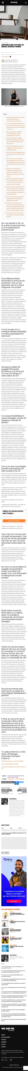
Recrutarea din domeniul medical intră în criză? (15, 930)
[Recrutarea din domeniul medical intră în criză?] (5, 931)
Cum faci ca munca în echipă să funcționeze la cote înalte (7, 791)
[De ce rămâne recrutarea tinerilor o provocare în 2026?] (5, 915)
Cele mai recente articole (10, 909)
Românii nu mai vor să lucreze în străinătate (17, 922)
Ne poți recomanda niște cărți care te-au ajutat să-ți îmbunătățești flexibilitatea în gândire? (15, 198)
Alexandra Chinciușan (5, 793)
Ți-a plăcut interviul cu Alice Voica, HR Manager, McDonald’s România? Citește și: (15, 214)
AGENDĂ (3, 1042)
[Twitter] (21, 782)
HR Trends (12, 912)
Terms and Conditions (14, 1065)
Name (2, 828)
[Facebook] (16, 782)
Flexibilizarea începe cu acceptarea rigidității (12, 761)
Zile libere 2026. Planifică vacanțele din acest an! (16, 938)
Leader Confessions (19, 779)
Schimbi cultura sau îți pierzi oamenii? (16, 947)
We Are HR (20, 793)
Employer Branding (13, 945)
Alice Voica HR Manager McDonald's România (15, 775)
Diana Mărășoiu (6, 56)
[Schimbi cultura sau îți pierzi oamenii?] (5, 948)
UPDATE (3, 1039)
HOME (3, 1035)
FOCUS (3, 1044)
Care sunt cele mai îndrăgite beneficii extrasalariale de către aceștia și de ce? (16, 154)
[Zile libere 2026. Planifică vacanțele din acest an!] (5, 940)
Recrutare (12, 920)
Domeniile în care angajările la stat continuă (22, 791)
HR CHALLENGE (5, 1037)
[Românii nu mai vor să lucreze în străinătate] (5, 923)
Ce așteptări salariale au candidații (9, 764)
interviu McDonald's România (12, 777)
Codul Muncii (12, 936)
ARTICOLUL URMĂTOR (23, 788)
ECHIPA (3, 1046)
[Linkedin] (16, 784)
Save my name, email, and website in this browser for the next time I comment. (13, 833)
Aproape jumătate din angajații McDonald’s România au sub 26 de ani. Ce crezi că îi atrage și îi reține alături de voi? (13, 979)
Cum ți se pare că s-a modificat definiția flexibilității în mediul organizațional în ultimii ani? (14, 133)
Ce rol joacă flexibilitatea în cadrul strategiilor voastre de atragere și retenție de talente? (15, 147)
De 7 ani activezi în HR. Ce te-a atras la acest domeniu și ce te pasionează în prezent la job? (16, 119)
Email (11, 828)
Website (20, 828)
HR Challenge (4, 42)
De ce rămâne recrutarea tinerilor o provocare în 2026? (17, 914)
